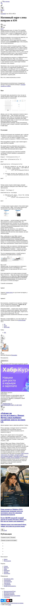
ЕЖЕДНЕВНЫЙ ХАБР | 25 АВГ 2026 (11, 405)
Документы (7, 583)
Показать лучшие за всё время (8, 540)
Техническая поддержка (16, 603)
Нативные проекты (9, 594)
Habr (9, 604)
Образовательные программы (12, 595)
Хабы (5, 569)
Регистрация (7, 561)
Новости (6, 567)
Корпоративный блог (10, 591)
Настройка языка (5, 603)
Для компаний (8, 581)
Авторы (6, 572)
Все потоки (6, 1)
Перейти (3, 401)
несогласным (21, 320)
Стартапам (7, 597)
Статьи (6, 566)
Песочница (7, 573)
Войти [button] (2, 10)
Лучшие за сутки (5, 537)
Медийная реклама (9, 592)
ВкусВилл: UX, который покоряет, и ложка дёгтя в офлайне (14, 457)
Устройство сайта (8, 578)
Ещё (5, 530)
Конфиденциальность (10, 586)
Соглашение (7, 584)
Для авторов (7, 580)
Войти (5, 559)
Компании (7, 570)
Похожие (13, 537)
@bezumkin (14, 355)
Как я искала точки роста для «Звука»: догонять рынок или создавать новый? (14, 455)
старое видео (9, 292)
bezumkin (3, 13)
